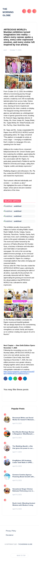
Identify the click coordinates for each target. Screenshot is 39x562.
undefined (17, 206)
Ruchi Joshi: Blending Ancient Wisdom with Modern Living (23, 504)
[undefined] (8, 206)
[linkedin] (25, 378)
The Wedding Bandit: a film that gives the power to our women (22, 447)
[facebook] (5, 378)
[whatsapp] (15, 378)
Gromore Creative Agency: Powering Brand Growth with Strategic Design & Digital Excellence (23, 476)
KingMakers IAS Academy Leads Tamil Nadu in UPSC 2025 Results (22, 461)
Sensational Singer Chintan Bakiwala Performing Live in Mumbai (22, 490)
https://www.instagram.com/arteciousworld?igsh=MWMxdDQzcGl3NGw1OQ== (19, 372)
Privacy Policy (11, 531)
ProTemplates (19, 547)
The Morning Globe (8, 12)
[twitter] (10, 378)
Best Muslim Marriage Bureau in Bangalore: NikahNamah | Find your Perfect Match (23, 433)
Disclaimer (9, 535)
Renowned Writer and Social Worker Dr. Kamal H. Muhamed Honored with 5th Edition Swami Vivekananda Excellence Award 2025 (23, 419)
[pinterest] (20, 378)
